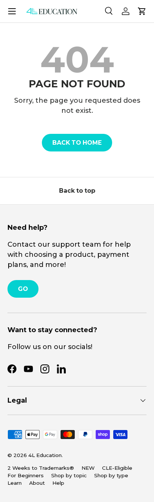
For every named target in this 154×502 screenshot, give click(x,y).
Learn (14, 483)
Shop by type (111, 475)
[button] (142, 11)
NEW (88, 468)
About (37, 483)
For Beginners (25, 475)
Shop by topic (69, 475)
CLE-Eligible (117, 468)
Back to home (77, 142)
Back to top (77, 190)
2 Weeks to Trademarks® (40, 468)
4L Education (45, 455)
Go (23, 288)
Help (58, 483)
